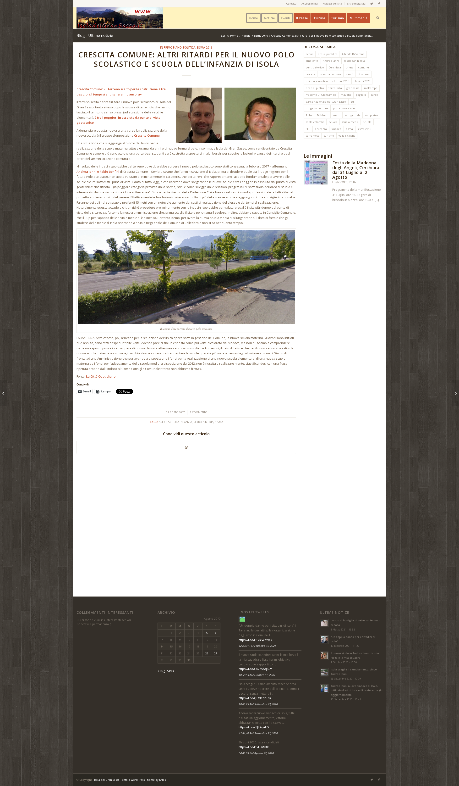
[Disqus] (188, 523)
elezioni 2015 (340, 81)
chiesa (349, 67)
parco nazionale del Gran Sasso (326, 101)
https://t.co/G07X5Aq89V (255, 669)
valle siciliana (347, 135)
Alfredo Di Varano (353, 54)
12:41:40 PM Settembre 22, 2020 (258, 733)
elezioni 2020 (362, 81)
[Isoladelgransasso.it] (242, 619)
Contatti (291, 3)
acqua (309, 54)
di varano (364, 74)
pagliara (361, 94)
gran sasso (353, 88)
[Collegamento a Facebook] (378, 3)
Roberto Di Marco (317, 115)
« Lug (161, 671)
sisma (349, 129)
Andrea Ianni (331, 60)
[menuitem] (291, 3)
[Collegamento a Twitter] (371, 3)
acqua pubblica (327, 54)
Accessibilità (309, 3)
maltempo (370, 88)
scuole (367, 122)
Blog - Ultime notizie (94, 35)
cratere (310, 74)
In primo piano (171, 47)
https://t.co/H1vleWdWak (255, 640)
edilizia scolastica (317, 81)
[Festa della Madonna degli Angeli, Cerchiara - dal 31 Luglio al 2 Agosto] (316, 173)
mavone (346, 94)
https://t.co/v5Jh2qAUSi (254, 727)
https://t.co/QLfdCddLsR (255, 698)
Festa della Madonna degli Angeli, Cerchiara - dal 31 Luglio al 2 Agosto (357, 170)
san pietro (371, 115)
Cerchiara (334, 67)
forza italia (335, 88)
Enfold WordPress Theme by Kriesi (144, 779)
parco (374, 94)
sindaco (336, 129)
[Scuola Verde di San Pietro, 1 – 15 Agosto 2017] (3, 393)
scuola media (350, 122)
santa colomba (315, 122)
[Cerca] (377, 17)
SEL (308, 129)
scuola (333, 122)
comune (363, 67)
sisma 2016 (364, 129)
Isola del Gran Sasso (107, 779)
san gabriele (353, 115)
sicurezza (321, 129)
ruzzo (336, 115)
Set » (170, 671)
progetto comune (317, 108)
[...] (377, 200)
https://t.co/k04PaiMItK (254, 747)
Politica (189, 47)
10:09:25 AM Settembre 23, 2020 (258, 704)
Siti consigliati (356, 3)
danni (349, 74)
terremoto (312, 135)
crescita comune (330, 74)
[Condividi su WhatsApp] (186, 447)
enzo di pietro (315, 88)
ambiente (312, 60)
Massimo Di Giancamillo (321, 94)
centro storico (315, 67)
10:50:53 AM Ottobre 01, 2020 (257, 675)
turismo (329, 135)
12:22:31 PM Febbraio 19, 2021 (257, 645)
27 (215, 653)
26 (206, 653)
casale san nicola (354, 60)
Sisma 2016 (205, 47)
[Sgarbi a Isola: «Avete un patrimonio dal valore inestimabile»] (455, 393)
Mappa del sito (332, 3)
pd (352, 101)
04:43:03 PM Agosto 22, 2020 (256, 753)
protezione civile (344, 108)
